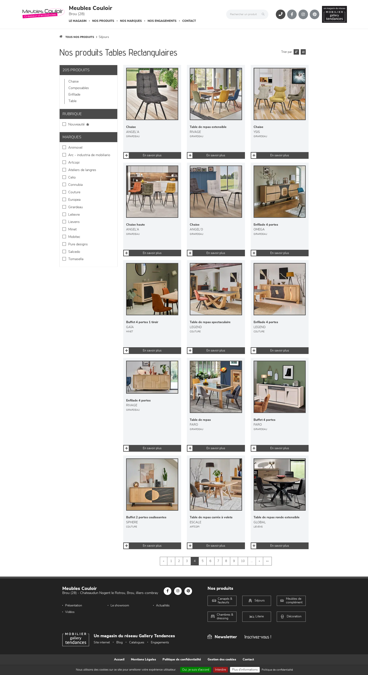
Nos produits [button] (103, 21)
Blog (119, 642)
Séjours (104, 37)
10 (243, 561)
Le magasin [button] (77, 21)
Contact (189, 21)
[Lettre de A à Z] (303, 52)
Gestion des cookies (222, 659)
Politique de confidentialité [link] (277, 669)
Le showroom (120, 605)
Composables (78, 88)
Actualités (163, 605)
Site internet (102, 642)
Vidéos (70, 612)
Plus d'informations (245, 669)
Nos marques (131, 21)
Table (72, 101)
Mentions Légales (143, 659)
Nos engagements (162, 21)
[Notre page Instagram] (303, 14)
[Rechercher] (264, 14)
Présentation (73, 605)
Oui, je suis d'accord (195, 669)
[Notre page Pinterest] (314, 14)
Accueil (119, 659)
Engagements (160, 642)
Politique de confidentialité (182, 659)
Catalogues (136, 642)
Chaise (73, 81)
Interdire (220, 669)
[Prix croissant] (296, 52)
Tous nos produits (79, 37)
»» (267, 561)
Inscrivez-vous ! (257, 637)
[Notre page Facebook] (292, 14)
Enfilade (74, 94)
